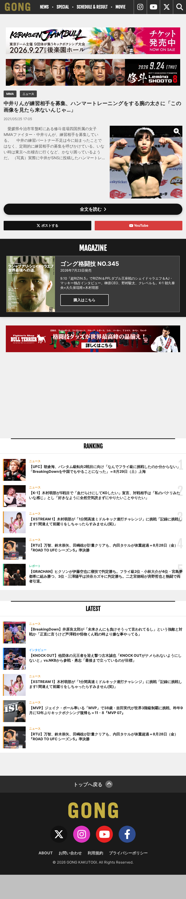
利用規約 (95, 852)
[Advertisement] (93, 396)
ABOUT (46, 852)
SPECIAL (63, 6)
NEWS (44, 6)
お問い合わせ (70, 852)
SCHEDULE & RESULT (92, 6)
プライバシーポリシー (128, 852)
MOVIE (120, 6)
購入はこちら (84, 300)
